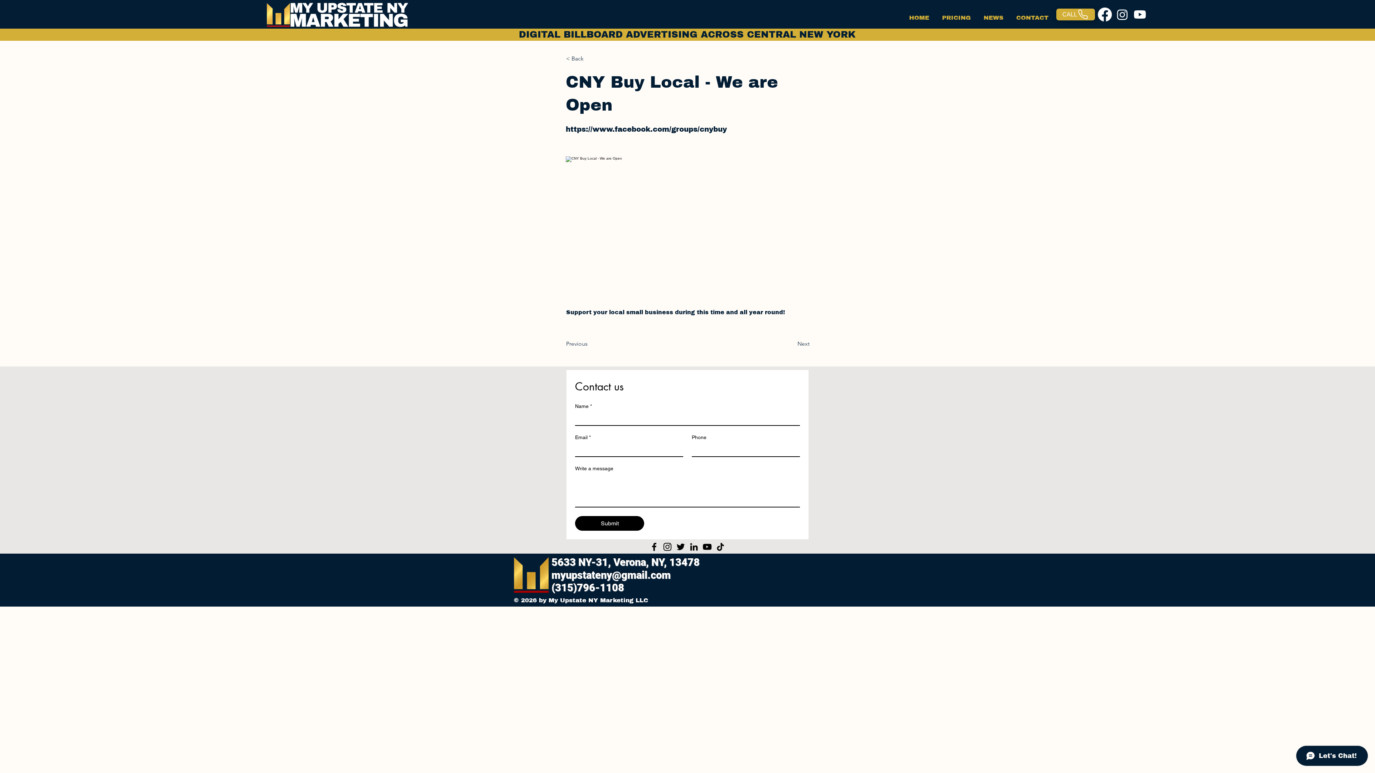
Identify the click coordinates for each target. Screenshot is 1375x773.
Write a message (594, 468)
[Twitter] (680, 546)
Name (583, 406)
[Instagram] (1122, 14)
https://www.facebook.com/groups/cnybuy (646, 129)
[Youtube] (1140, 14)
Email (583, 437)
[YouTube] (707, 546)
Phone (699, 437)
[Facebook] (1105, 14)
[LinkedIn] (694, 546)
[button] (589, 59)
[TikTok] (720, 546)
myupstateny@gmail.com (611, 575)
